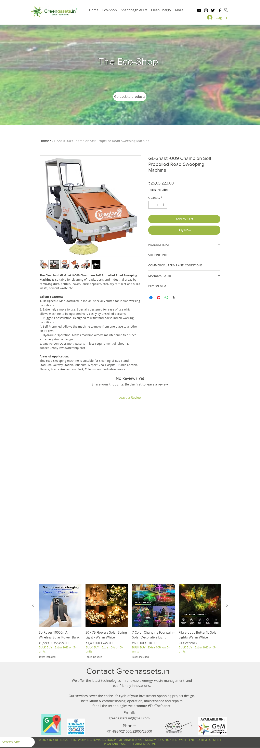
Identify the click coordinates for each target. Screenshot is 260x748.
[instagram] (206, 10)
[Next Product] (227, 605)
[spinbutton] (157, 204)
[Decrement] (151, 204)
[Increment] (163, 204)
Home (44, 141)
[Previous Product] (32, 605)
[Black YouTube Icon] (199, 10)
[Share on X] (174, 297)
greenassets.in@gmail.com (129, 718)
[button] (226, 10)
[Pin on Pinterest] (158, 297)
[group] (130, 621)
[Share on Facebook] (150, 297)
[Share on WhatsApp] (166, 297)
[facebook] (219, 10)
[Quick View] (60, 605)
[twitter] (212, 10)
